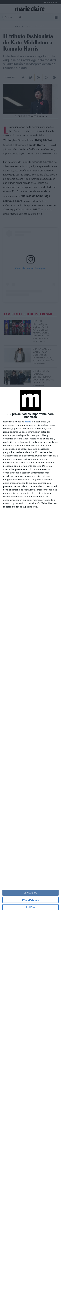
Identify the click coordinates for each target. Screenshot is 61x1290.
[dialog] (30, 838)
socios (28, 421)
